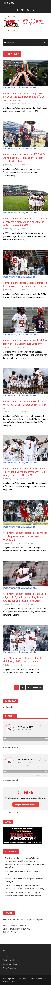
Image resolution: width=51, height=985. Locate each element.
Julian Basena (27, 543)
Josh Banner (25, 104)
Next (35, 687)
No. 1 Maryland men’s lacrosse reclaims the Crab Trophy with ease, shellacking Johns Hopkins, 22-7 (25, 536)
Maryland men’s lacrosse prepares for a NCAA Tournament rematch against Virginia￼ (24, 405)
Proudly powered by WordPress (15, 978)
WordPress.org (9, 968)
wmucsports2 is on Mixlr (10, 780)
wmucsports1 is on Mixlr (10, 747)
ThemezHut (10, 982)
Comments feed (10, 964)
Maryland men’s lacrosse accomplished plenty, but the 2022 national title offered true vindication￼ (23, 97)
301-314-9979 (9, 932)
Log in (5, 956)
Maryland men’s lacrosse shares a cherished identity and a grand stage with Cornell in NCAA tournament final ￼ (25, 222)
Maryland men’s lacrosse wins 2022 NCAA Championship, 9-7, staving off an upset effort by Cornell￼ (24, 158)
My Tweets (8, 707)
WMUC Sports (33, 21)
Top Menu (11, 3)
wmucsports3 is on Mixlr (10, 813)
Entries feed (8, 960)
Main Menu (12, 42)
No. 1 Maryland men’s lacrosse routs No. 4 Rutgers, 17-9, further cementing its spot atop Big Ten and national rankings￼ (24, 597)
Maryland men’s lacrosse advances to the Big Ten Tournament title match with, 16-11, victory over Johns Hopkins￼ (25, 472)
